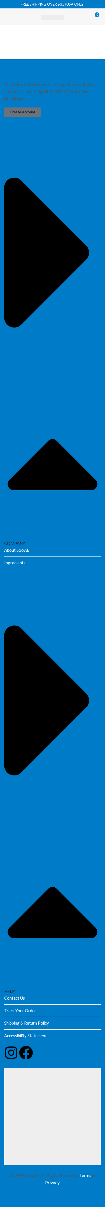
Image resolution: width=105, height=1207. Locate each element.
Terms (85, 1175)
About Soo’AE (16, 550)
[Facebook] (26, 1053)
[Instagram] (11, 1053)
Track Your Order (20, 1010)
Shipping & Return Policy (26, 1022)
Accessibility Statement (25, 1035)
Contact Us (14, 997)
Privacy (52, 1182)
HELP (9, 991)
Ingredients (14, 562)
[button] (8, 17)
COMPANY (14, 543)
